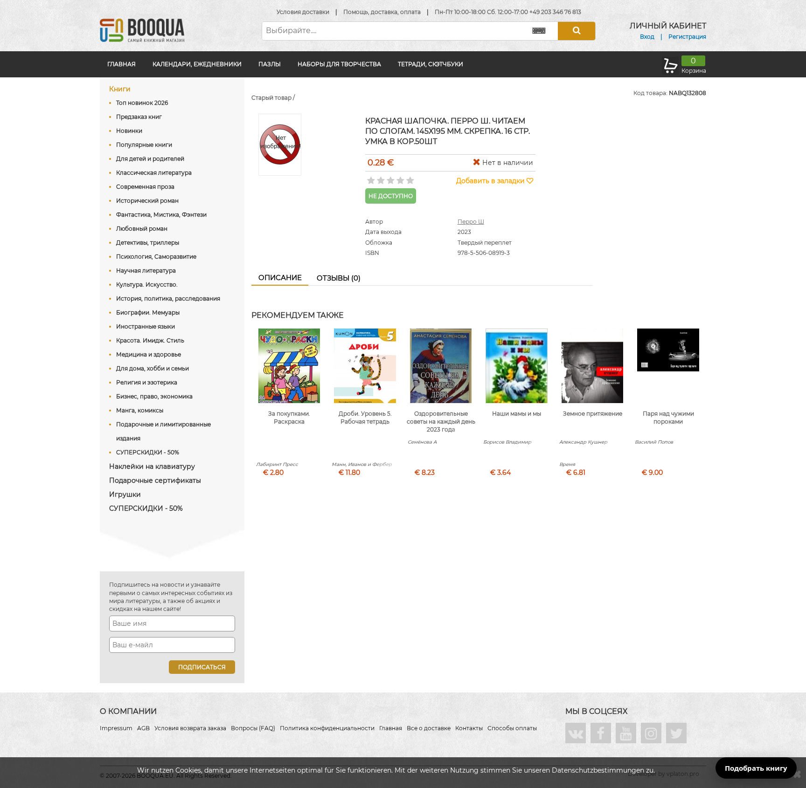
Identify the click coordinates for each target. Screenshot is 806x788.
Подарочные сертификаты (155, 480)
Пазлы (269, 64)
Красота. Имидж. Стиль (150, 340)
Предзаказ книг (139, 116)
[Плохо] (380, 177)
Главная (121, 64)
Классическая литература (154, 172)
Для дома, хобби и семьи (152, 368)
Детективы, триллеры (147, 242)
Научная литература (146, 270)
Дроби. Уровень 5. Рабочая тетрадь (365, 417)
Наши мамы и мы (516, 413)
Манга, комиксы (139, 410)
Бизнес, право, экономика (154, 396)
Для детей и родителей (150, 158)
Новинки (129, 130)
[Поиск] (576, 31)
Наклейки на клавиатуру (152, 466)
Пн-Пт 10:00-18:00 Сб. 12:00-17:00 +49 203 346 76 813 (508, 11)
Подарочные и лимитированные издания (163, 431)
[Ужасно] (370, 177)
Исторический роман (147, 200)
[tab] (279, 278)
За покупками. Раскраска (289, 417)
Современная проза (145, 186)
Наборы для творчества (339, 64)
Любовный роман (141, 228)
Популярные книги (144, 144)
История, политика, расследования (168, 298)
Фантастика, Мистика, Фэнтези (161, 214)
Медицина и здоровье (148, 354)
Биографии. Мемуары (148, 312)
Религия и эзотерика (146, 382)
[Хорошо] (399, 177)
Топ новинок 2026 (142, 102)
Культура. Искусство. (147, 284)
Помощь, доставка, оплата (382, 11)
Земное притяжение (592, 413)
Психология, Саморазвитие (156, 256)
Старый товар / (273, 97)
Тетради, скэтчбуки (430, 64)
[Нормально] (390, 177)
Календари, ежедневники (197, 64)
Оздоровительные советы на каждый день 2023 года (441, 421)
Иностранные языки (145, 326)
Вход (647, 36)
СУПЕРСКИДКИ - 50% (147, 452)
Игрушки (125, 494)
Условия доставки (303, 11)
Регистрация (687, 36)
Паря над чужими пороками (668, 417)
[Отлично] (409, 177)
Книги (120, 89)
